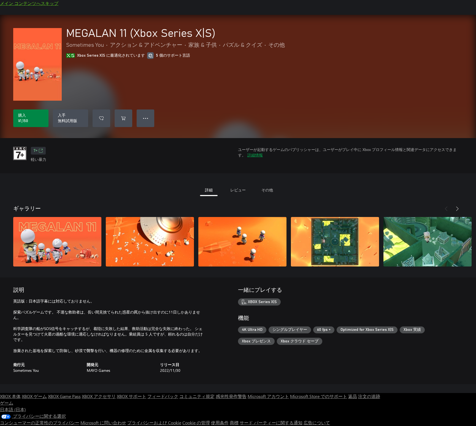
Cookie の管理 (196, 422)
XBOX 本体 (10, 396)
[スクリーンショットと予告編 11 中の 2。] (150, 241)
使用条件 (220, 422)
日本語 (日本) (13, 409)
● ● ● (145, 118)
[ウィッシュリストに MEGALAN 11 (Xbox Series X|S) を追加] (101, 118)
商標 (234, 422)
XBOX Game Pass (64, 396)
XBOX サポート (131, 396)
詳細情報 (255, 155)
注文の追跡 (369, 396)
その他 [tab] (267, 190)
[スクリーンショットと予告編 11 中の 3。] (242, 241)
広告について (317, 422)
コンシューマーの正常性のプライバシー (39, 422)
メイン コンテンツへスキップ (29, 3)
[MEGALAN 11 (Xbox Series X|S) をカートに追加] (123, 118)
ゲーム (6, 403)
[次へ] (457, 209)
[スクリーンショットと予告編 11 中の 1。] (57, 241)
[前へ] (446, 209)
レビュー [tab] (238, 190)
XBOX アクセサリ (99, 396)
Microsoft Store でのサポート (318, 396)
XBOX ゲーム (34, 396)
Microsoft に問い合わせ (103, 422)
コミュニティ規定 (197, 396)
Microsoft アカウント (268, 396)
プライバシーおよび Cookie (154, 422)
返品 (352, 396)
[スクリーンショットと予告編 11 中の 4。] (335, 241)
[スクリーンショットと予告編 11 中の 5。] (427, 241)
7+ (35, 151)
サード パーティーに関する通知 (271, 422)
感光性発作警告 (231, 396)
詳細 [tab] (209, 190)
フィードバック (162, 396)
